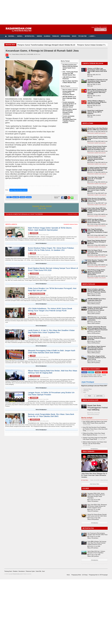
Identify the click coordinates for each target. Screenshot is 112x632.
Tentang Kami (8, 571)
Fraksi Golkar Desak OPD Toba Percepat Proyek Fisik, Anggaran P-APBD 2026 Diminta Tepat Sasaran (97, 210)
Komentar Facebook (73, 214)
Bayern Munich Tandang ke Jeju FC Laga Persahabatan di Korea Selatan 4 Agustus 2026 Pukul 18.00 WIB (97, 92)
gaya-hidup (15, 197)
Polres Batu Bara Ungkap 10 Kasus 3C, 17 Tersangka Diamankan (96, 178)
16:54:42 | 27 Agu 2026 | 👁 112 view (97, 141)
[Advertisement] (56, 12)
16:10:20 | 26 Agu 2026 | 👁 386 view (97, 245)
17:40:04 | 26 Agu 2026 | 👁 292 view (97, 276)
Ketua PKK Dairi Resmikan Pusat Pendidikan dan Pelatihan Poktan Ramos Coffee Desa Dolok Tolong (95, 429)
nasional (29, 197)
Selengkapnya (94, 522)
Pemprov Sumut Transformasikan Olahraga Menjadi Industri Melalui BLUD (98, 138)
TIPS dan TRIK (82, 36)
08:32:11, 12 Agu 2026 (42, 254)
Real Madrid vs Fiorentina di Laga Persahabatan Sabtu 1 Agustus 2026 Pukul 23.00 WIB (98, 81)
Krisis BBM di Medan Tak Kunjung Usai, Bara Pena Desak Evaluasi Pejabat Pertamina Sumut (97, 543)
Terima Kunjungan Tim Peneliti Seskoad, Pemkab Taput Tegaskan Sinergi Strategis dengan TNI (97, 158)
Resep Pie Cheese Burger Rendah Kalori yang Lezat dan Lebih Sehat (97, 515)
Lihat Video (84, 480)
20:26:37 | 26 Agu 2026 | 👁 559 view (97, 214)
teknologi (22, 197)
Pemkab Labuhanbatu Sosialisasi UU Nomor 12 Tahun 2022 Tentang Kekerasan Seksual (97, 308)
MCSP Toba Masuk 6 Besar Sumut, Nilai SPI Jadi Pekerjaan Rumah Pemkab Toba (97, 221)
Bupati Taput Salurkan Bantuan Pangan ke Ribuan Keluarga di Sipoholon (97, 242)
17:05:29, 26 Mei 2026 (42, 315)
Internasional (65, 36)
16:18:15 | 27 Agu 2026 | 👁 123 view (97, 151)
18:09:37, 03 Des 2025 (42, 421)
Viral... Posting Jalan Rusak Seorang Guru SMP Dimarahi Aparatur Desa (70, 73)
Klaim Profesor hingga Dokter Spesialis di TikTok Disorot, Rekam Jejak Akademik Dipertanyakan (96, 272)
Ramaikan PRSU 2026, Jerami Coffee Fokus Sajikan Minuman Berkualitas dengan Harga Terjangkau (96, 495)
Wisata (74, 36)
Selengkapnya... (94, 448)
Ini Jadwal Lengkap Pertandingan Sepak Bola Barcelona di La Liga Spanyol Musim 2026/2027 (98, 169)
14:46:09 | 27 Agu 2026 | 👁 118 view (97, 162)
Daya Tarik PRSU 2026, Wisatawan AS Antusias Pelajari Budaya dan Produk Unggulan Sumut (97, 506)
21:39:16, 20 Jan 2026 (42, 399)
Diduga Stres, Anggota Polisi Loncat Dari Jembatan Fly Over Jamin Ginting (97, 357)
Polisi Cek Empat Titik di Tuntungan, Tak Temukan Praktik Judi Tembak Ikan (97, 252)
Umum (8, 57)
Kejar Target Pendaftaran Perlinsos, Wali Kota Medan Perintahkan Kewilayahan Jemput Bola (97, 231)
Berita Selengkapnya (41, 243)
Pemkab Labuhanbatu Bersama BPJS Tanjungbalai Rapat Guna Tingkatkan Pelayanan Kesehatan (69, 119)
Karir (43, 571)
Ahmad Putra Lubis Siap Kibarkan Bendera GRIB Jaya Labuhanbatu (98, 128)
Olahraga (47, 36)
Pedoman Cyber (30, 571)
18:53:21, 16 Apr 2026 (42, 337)
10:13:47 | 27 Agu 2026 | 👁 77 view (97, 203)
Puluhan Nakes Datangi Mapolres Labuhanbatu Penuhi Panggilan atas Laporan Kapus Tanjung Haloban (97, 189)
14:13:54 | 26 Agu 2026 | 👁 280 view (97, 265)
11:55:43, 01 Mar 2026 (42, 357)
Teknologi (55, 36)
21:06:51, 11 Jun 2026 (42, 295)
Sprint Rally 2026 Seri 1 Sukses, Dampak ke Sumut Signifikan (96, 552)
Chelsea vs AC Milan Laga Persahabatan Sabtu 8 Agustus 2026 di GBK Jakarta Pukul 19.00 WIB (97, 70)
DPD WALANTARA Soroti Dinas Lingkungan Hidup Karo (69, 98)
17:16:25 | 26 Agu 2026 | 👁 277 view (97, 235)
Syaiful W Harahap (33, 275)
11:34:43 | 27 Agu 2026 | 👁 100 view (97, 182)
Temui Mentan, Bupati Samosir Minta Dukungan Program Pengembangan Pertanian (97, 348)
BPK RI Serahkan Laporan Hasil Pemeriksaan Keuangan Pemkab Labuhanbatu (97, 318)
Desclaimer (22, 571)
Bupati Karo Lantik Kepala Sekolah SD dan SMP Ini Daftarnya (95, 112)
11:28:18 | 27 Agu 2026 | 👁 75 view (97, 193)
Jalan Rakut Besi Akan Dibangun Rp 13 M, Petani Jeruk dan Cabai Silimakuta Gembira (94, 475)
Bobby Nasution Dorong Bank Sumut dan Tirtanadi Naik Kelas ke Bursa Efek (97, 200)
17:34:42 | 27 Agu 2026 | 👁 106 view (97, 131)
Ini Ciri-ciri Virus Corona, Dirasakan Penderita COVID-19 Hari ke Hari (97, 338)
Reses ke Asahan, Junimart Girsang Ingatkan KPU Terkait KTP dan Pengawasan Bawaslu (97, 290)
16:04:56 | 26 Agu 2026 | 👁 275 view (97, 255)
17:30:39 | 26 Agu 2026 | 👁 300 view (97, 224)
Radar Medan (32, 234)
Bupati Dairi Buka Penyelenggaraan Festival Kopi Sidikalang (98, 408)
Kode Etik (38, 571)
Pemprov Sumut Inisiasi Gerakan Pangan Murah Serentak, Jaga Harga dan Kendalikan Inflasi (97, 148)
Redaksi (15, 571)
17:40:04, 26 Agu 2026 (42, 234)
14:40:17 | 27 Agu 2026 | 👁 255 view (97, 172)
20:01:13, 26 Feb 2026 (42, 377)
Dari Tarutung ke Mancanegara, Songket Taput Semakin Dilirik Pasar (98, 533)
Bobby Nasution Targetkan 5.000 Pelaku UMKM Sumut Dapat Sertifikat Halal (97, 261)
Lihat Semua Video (94, 484)
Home (68, 574)
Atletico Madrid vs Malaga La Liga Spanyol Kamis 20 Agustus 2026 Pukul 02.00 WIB (97, 102)
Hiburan (39, 36)
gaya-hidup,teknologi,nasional (18, 190)
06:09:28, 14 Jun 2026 (45, 275)
